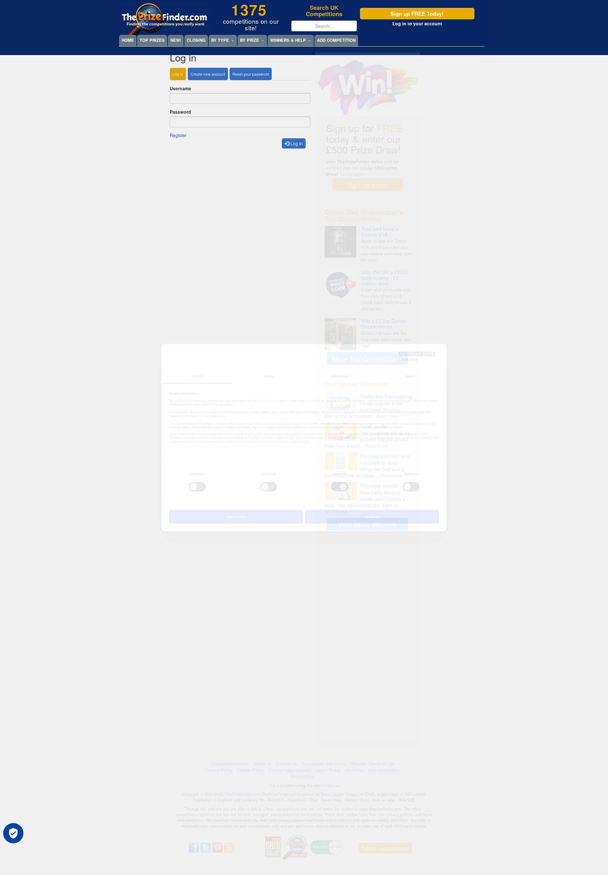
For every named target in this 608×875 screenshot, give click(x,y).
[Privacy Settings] (13, 833)
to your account (417, 23)
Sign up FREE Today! (417, 13)
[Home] (164, 18)
